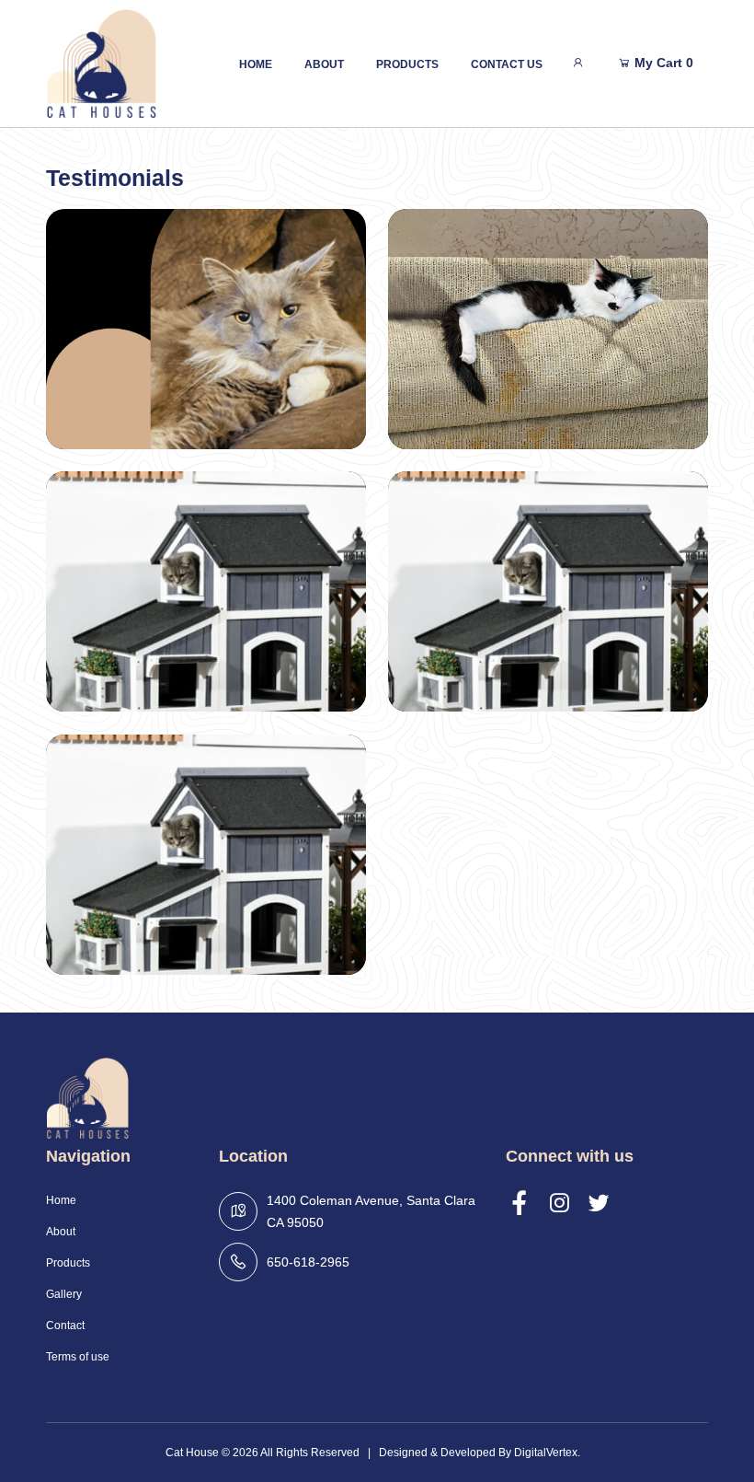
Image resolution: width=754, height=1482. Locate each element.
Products (407, 64)
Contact (65, 1325)
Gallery (64, 1294)
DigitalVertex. (547, 1452)
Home (255, 64)
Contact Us (507, 64)
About (324, 64)
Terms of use (77, 1356)
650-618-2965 (308, 1262)
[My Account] (577, 63)
